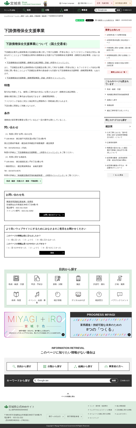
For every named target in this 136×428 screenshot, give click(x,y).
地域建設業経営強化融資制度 (118, 94)
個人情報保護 (121, 406)
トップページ (8, 16)
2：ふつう (29, 240)
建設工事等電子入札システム (118, 110)
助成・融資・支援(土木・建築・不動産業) (22, 181)
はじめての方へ (122, 414)
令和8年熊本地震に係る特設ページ (118, 41)
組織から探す (112, 100)
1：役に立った (14, 240)
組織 (66, 10)
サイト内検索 (96, 10)
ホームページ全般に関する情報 (100, 414)
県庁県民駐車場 (73, 416)
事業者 (84, 10)
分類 (47, 10)
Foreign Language (68, 3)
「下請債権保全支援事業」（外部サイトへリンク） (38, 152)
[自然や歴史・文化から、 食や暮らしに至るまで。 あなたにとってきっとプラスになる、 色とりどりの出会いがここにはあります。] (35, 332)
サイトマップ (94, 418)
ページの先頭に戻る (68, 396)
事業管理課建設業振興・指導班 (19, 202)
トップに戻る (10, 10)
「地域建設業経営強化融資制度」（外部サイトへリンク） (40, 175)
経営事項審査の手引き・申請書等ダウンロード (117, 167)
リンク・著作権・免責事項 (99, 406)
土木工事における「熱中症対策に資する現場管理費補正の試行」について (117, 135)
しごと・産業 (19, 16)
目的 (29, 10)
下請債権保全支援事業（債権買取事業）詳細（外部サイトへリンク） (36, 78)
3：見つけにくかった (52, 248)
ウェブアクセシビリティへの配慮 (101, 410)
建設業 (44, 16)
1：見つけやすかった (17, 248)
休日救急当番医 (121, 3)
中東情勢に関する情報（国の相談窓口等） (118, 49)
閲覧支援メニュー (86, 3)
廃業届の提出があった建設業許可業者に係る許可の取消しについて (117, 150)
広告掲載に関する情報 (124, 410)
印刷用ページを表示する (106, 20)
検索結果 (110, 105)
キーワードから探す (18, 380)
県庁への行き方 (55, 416)
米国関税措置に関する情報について (118, 56)
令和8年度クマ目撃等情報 (116, 35)
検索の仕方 (128, 10)
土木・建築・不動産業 (33, 16)
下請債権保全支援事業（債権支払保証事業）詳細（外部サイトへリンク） (38, 63)
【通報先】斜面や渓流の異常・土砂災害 (118, 64)
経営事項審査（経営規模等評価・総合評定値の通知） (117, 159)
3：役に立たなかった (46, 240)
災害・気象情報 (103, 3)
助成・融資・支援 (114, 89)
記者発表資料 (112, 142)
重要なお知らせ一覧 (118, 72)
